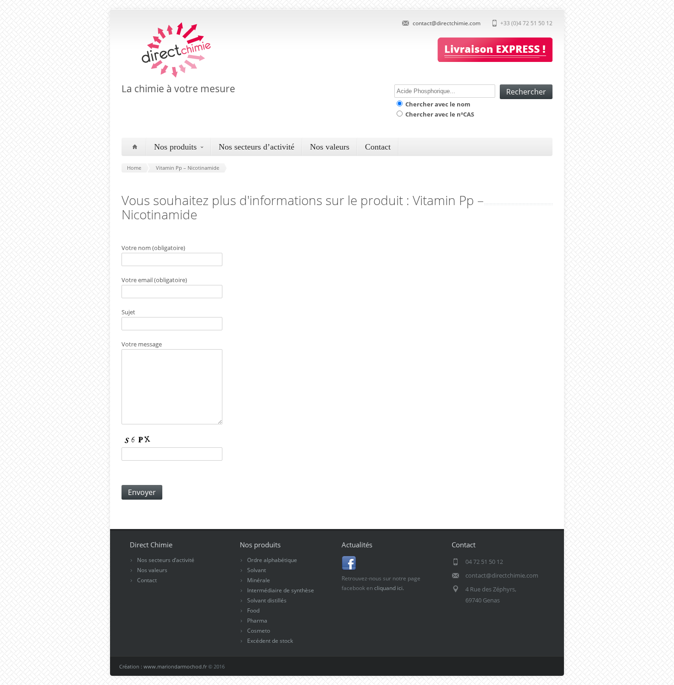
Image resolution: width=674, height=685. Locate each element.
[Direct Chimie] (168, 77)
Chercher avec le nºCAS (439, 114)
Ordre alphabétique (272, 560)
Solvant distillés (267, 600)
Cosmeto (258, 631)
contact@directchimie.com (447, 23)
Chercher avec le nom (437, 104)
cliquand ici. (389, 588)
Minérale (258, 580)
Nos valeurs (329, 146)
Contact (378, 146)
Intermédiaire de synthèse (280, 590)
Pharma (257, 620)
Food (253, 610)
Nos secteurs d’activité (256, 146)
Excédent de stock (270, 641)
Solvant (256, 570)
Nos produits (175, 146)
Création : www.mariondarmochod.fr (163, 666)
